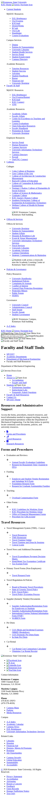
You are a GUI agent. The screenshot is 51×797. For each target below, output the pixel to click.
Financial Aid (18, 81)
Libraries (10, 741)
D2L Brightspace (19, 18)
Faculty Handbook (20, 128)
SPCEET (11, 354)
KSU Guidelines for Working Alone (27, 509)
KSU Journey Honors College (25, 198)
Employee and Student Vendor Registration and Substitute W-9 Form (30, 480)
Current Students (14, 9)
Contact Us (11, 397)
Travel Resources (19, 535)
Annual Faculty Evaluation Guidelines (28, 462)
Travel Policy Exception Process (26, 594)
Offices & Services (15, 219)
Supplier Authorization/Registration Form (29, 611)
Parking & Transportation (23, 47)
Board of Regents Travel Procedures (27, 587)
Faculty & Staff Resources (18, 395)
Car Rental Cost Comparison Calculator (29, 649)
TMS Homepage (19, 537)
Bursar (15, 78)
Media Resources (14, 712)
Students (10, 385)
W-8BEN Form (18, 618)
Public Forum (18, 293)
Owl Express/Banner (21, 97)
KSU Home (6, 331)
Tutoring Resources (20, 68)
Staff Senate (17, 310)
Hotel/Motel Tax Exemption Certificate (28, 561)
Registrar (10, 750)
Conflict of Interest (20, 286)
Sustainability (12, 762)
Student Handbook (20, 76)
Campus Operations (20, 253)
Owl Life (16, 30)
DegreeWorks (18, 26)
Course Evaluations (20, 35)
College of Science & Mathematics (27, 193)
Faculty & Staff (13, 85)
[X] (28, 663)
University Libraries (20, 49)
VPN (14, 104)
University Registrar (20, 83)
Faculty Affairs (18, 116)
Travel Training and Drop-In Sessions (28, 542)
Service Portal (18, 54)
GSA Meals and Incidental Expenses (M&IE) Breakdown (27, 631)
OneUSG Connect (20, 159)
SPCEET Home (13, 399)
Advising (16, 73)
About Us (11, 378)
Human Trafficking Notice (18, 791)
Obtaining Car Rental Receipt (24, 651)
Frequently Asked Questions (24, 392)
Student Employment (21, 57)
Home (9, 375)
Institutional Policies (20, 281)
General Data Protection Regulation (27, 288)
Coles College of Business (23, 171)
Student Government (21, 314)
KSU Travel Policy (20, 592)
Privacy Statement (14, 776)
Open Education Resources (23, 126)
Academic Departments (17, 356)
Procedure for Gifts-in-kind (23, 517)
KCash (15, 28)
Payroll (15, 157)
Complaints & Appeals (21, 283)
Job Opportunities (14, 753)
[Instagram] (28, 668)
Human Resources (20, 145)
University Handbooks (21, 278)
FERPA (15, 295)
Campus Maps (13, 708)
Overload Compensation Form (25, 498)
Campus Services (19, 147)
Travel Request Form (21, 575)
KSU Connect (18, 102)
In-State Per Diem (19, 637)
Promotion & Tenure (21, 131)
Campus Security (14, 757)
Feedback (11, 786)
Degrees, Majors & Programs (19, 748)
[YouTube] (28, 670)
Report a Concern (14, 784)
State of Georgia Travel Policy (25, 589)
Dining (15, 45)
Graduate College (19, 195)
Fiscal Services (18, 245)
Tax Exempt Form (20, 564)
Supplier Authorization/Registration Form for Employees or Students (29, 607)
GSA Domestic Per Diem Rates (25, 635)
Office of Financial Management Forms (29, 514)
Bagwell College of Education (25, 181)
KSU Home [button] (6, 5)
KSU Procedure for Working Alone (27, 512)
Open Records (13, 789)
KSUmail (16, 23)
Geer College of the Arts (22, 173)
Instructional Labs (19, 390)
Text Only (11, 793)
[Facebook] (28, 660)
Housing (10, 743)
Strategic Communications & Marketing (29, 255)
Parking (10, 710)
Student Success (19, 71)
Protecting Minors (19, 291)
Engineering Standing (21, 387)
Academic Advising (20, 250)
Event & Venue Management (24, 238)
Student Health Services (22, 52)
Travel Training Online (22, 540)
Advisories (11, 781)
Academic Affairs (19, 114)
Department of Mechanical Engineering (23, 359)
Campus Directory (20, 59)
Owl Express (17, 21)
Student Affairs (18, 233)
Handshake (17, 33)
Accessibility (12, 765)
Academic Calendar (15, 724)
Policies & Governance (16, 269)
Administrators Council (22, 307)
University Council (20, 305)
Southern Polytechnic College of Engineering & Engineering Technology (29, 201)
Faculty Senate (18, 312)
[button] (21, 333)
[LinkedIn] (28, 665)
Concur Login (18, 545)
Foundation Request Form (23, 484)
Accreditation (18, 380)
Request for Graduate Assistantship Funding (31, 486)
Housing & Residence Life (23, 236)
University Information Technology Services (26, 731)
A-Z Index (11, 326)
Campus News (13, 727)
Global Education (14, 760)
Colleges (10, 162)
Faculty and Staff (19, 382)
